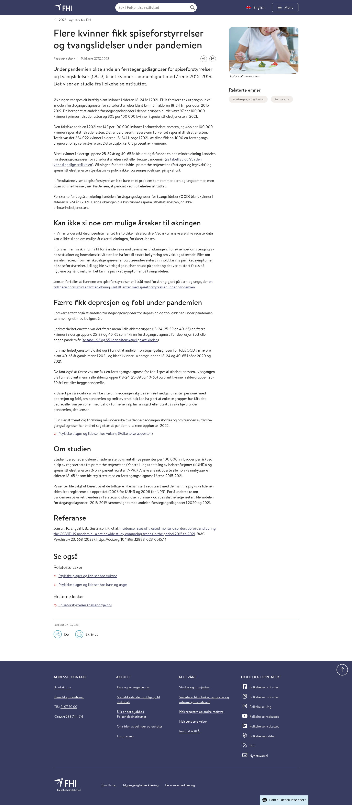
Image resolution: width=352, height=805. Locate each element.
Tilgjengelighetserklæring (141, 785)
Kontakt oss (62, 687)
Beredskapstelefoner (69, 697)
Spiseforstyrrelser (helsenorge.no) (85, 605)
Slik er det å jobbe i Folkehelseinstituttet (131, 714)
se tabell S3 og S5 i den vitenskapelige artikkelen (120, 339)
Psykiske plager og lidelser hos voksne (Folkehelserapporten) (105, 433)
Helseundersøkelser (193, 721)
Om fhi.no (109, 785)
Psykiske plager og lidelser (248, 99)
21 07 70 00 (68, 706)
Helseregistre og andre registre (201, 711)
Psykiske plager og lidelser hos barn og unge (92, 584)
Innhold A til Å (189, 731)
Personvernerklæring (180, 785)
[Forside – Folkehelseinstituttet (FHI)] (63, 7)
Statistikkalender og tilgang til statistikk (138, 699)
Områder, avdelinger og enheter (139, 726)
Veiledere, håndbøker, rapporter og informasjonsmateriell (204, 699)
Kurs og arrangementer (133, 687)
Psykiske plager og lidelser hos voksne (87, 575)
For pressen (125, 736)
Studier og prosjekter (194, 687)
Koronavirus (282, 99)
